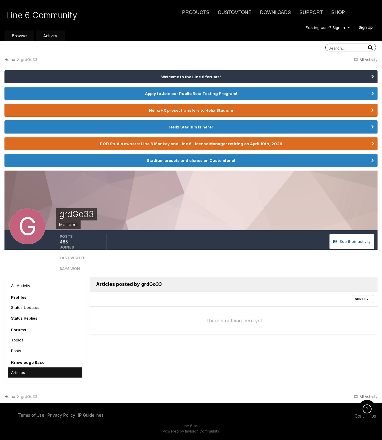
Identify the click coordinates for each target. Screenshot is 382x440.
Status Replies (24, 318)
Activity (50, 35)
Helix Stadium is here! (191, 127)
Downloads (275, 12)
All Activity (20, 285)
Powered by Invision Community (191, 431)
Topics (17, 340)
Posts (16, 350)
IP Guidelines (91, 415)
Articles (18, 372)
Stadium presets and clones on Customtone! (191, 160)
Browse (19, 35)
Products (196, 12)
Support (311, 12)
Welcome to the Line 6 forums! (191, 76)
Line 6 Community (41, 15)
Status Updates (25, 307)
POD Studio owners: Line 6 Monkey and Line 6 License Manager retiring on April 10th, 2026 (191, 143)
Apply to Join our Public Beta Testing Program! (191, 93)
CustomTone (235, 12)
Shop (338, 12)
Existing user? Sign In (326, 27)
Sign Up (366, 27)
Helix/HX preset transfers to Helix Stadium (191, 110)
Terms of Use (31, 415)
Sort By (362, 299)
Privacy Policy (61, 415)
